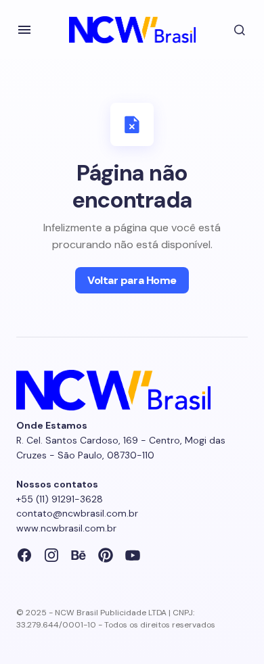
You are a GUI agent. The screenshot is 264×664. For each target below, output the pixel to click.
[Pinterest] (105, 555)
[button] (24, 30)
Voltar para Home (131, 280)
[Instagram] (51, 555)
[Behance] (78, 555)
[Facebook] (24, 555)
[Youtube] (132, 555)
